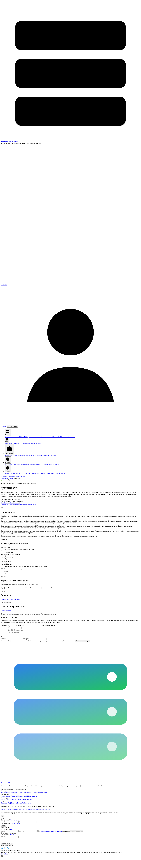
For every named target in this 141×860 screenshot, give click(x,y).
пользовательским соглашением (51, 831)
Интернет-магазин (11, 455)
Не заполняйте (5, 641)
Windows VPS (56, 437)
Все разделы (10, 476)
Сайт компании (22, 455)
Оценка (3, 626)
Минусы (26, 639)
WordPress (8, 443)
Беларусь (12, 464)
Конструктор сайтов (35, 473)
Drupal (39, 443)
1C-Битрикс (15, 443)
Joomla (24, 443)
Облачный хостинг (46, 437)
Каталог (3, 476)
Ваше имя (21, 626)
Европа (37, 464)
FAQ (9, 803)
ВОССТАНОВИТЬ (7, 844)
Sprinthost (20, 799)
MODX (34, 443)
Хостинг (7, 435)
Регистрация (14, 820)
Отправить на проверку (82, 641)
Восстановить (16, 824)
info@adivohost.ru (25, 803)
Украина (18, 464)
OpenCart (29, 443)
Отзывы (34, 504)
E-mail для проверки (48, 626)
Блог (28, 455)
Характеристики (14, 504)
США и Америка (45, 464)
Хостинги (9, 478)
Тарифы (16, 503)
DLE (20, 443)
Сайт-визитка (40, 455)
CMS (6, 442)
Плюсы (3, 639)
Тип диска (63, 473)
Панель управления (11, 473)
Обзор (3, 504)
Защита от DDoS (22, 473)
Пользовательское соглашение (11, 809)
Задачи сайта (9, 453)
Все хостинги (5, 792)
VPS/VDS (22, 437)
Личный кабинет (19, 476)
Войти (3, 825)
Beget (8, 799)
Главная (3, 478)
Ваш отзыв (4, 637)
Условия (7, 471)
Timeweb (13, 799)
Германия (24, 464)
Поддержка (45, 473)
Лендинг (33, 455)
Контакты (28, 504)
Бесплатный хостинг (68, 437)
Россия (7, 464)
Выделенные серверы (33, 437)
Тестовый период (54, 473)
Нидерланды (31, 464)
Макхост (3, 799)
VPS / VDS (13, 792)
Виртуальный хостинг (12, 437)
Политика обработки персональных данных (35, 809)
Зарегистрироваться (77, 831)
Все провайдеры (28, 799)
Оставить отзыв (6, 611)
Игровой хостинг (50, 455)
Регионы (7, 462)
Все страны (55, 464)
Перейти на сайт (7, 503)
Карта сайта (15, 803)
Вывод (7, 504)
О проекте (4, 803)
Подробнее (4, 854)
